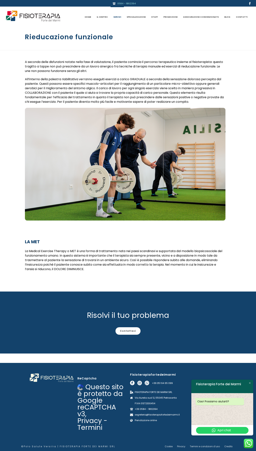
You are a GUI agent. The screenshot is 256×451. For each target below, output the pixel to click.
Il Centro (102, 16)
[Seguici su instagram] (139, 383)
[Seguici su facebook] (132, 383)
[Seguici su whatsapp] (147, 383)
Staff (154, 16)
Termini (89, 427)
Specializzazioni (136, 16)
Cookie (169, 446)
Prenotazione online (146, 420)
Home (88, 16)
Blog (227, 16)
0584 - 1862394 (126, 3)
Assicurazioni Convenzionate (201, 16)
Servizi (117, 16)
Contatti (242, 16)
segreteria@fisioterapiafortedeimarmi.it (157, 414)
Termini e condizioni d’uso (205, 446)
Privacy (89, 420)
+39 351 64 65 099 (162, 383)
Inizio (179, 46)
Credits (228, 446)
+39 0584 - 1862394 (146, 409)
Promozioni (170, 16)
